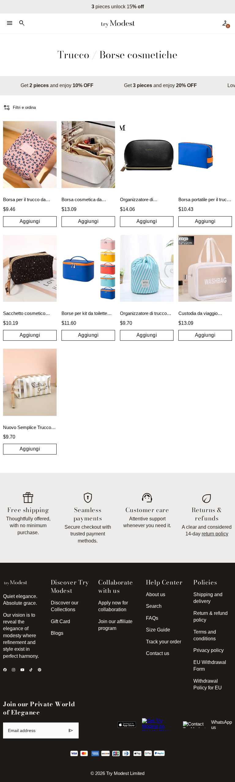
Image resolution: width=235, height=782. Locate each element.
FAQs (152, 618)
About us (155, 594)
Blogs (57, 633)
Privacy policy (208, 650)
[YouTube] (22, 670)
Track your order (163, 641)
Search (154, 606)
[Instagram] (13, 670)
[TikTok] (31, 670)
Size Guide (158, 629)
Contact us (157, 653)
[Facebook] (5, 670)
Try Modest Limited (125, 773)
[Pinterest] (39, 670)
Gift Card (60, 621)
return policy (215, 533)
